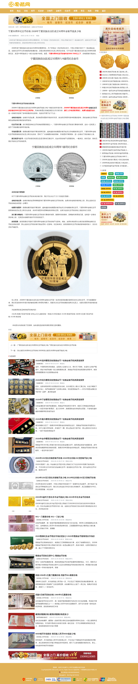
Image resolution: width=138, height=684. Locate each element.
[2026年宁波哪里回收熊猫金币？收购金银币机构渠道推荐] (21, 414)
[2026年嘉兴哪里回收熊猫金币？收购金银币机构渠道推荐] (21, 433)
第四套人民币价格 (42, 520)
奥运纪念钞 (111, 177)
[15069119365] (52, 659)
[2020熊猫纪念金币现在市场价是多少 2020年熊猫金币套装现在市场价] (21, 550)
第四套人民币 (119, 173)
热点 (19, 11)
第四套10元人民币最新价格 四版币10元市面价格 (119, 94)
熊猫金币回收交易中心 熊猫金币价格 (51, 556)
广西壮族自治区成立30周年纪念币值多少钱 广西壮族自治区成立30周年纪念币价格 (46, 345)
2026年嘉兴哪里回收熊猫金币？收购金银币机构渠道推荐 (59, 419)
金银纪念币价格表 (37, 27)
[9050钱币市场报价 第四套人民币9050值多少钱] (21, 648)
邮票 (75, 11)
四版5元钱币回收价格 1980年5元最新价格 (53, 595)
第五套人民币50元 (122, 177)
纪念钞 (41, 11)
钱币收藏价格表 (25, 27)
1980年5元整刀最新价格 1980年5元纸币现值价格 (119, 84)
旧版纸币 (103, 173)
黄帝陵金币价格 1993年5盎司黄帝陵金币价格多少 (120, 153)
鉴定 (104, 11)
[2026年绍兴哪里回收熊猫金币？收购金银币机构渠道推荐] (21, 394)
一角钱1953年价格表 (53, 314)
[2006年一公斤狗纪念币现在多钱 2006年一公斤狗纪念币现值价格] (115, 68)
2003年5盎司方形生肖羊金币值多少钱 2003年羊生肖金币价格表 (62, 497)
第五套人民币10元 (106, 181)
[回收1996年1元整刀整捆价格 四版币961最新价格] (21, 589)
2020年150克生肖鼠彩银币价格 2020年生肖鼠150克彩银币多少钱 (63, 458)
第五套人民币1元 (106, 185)
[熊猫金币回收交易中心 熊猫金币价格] (21, 570)
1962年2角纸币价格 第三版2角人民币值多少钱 (118, 72)
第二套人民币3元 (106, 196)
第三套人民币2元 (118, 188)
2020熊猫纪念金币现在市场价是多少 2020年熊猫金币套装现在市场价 (65, 536)
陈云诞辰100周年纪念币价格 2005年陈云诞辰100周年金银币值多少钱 (42, 350)
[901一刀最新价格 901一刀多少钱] (21, 531)
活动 (26, 11)
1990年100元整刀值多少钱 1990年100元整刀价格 (120, 78)
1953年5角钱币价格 (68, 314)
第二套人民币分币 (118, 196)
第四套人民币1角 (106, 188)
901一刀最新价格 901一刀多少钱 (49, 517)
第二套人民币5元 (118, 192)
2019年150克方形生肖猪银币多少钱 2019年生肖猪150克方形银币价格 (65, 478)
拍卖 (90, 11)
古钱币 (50, 11)
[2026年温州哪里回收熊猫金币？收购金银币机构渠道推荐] (21, 375)
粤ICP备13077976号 (73, 675)
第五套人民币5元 (118, 181)
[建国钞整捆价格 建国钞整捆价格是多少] (21, 628)
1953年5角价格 (15, 317)
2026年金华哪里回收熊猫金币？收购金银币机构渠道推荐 (59, 439)
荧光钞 (103, 177)
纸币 (33, 11)
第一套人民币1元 (120, 203)
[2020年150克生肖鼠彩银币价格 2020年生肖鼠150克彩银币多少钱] (21, 472)
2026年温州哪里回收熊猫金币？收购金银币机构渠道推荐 (59, 360)
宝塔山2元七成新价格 (38, 314)
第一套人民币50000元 (107, 200)
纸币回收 (103, 207)
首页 (12, 11)
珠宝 (82, 11)
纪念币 (67, 11)
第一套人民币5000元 (107, 203)
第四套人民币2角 (118, 185)
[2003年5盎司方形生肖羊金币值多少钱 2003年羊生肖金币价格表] (21, 511)
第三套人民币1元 (106, 192)
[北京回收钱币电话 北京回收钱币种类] (115, 137)
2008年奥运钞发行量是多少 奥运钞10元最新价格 (119, 163)
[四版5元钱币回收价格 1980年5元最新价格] (21, 609)
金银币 (58, 11)
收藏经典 (40, 363)
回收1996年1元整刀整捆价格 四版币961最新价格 (56, 575)
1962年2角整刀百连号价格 (21, 314)
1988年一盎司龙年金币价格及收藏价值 (116, 91)
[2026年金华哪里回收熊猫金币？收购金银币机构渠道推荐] (21, 453)
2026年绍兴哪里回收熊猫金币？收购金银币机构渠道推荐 (59, 380)
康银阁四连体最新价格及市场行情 (114, 147)
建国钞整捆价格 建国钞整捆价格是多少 (52, 614)
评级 (97, 11)
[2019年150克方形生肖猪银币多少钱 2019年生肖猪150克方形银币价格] (21, 492)
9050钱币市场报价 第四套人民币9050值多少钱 (55, 634)
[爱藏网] (19, 4)
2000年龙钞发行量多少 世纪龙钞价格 (115, 159)
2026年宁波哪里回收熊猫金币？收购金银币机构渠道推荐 (59, 399)
